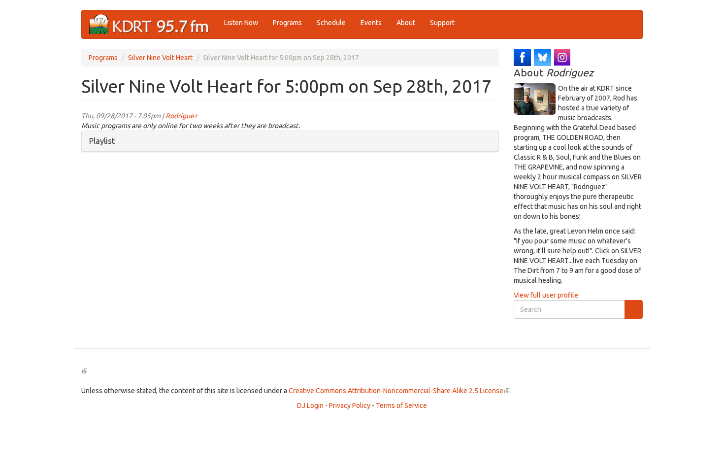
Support (442, 23)
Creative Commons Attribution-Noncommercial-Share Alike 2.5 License (399, 391)
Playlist (102, 140)
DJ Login (310, 405)
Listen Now (241, 23)
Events (371, 23)
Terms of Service (401, 405)
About (405, 23)
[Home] (153, 24)
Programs (287, 23)
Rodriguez (181, 116)
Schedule (331, 23)
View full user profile (546, 295)
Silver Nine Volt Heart (160, 58)
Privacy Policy (349, 405)
